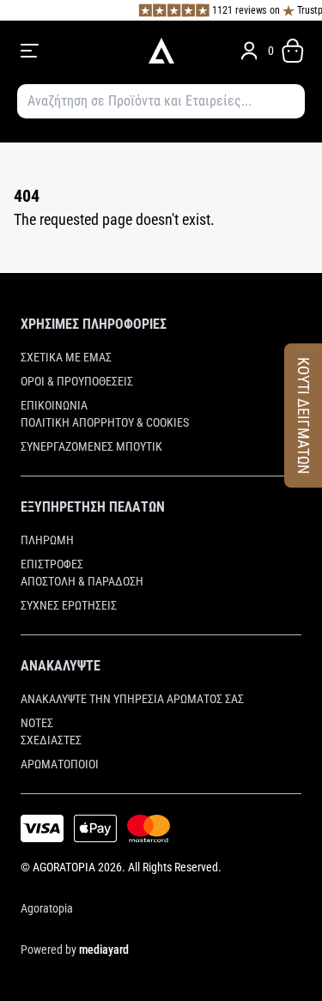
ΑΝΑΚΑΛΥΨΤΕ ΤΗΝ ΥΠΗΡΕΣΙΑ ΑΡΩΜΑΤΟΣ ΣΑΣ (132, 699)
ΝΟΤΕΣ (37, 723)
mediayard (104, 949)
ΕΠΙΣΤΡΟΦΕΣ (52, 564)
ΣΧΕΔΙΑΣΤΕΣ (51, 740)
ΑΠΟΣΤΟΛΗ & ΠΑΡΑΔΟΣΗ (82, 581)
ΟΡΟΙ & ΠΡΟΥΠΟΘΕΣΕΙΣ (77, 381)
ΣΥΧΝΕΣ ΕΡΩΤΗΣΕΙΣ (69, 605)
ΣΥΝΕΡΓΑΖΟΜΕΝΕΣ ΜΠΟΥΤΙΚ (91, 446)
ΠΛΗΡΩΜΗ (47, 540)
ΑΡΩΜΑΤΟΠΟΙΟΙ (60, 764)
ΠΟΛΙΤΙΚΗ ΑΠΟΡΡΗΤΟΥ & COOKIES (105, 422)
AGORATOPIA (64, 867)
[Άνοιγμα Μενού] (74, 51)
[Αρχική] (161, 51)
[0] (293, 51)
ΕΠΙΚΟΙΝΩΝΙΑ (54, 405)
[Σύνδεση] (249, 51)
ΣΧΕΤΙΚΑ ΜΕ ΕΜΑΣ (66, 357)
